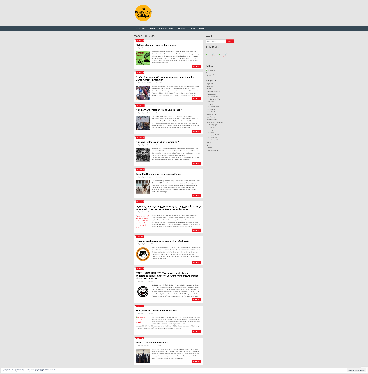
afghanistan (210, 84)
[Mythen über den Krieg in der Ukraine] (143, 57)
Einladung (181, 28)
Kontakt (202, 28)
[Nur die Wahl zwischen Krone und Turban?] (143, 122)
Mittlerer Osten (214, 140)
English (212, 127)
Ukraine (209, 147)
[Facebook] (208, 56)
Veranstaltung (214, 106)
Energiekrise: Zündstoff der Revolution (156, 310)
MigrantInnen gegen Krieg (215, 122)
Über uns (192, 28)
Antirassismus (140, 28)
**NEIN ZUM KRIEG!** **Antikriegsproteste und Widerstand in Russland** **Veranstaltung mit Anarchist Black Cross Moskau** (167, 275)
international (211, 112)
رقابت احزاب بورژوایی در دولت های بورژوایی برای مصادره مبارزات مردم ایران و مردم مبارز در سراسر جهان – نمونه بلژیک (168, 207)
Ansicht (152, 28)
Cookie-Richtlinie (40, 371)
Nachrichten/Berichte (166, 28)
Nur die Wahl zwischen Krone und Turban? (159, 110)
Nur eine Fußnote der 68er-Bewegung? (157, 142)
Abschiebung (214, 96)
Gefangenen (211, 109)
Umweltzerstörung (213, 150)
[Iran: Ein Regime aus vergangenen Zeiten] (143, 187)
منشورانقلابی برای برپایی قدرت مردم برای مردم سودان (162, 241)
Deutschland (214, 137)
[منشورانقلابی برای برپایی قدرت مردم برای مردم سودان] (143, 253)
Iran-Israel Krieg (212, 114)
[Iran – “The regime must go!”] (143, 355)
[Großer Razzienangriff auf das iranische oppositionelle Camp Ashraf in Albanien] (143, 92)
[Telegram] (228, 56)
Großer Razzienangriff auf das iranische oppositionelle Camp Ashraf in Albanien (165, 78)
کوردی (212, 132)
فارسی (212, 130)
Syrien (209, 145)
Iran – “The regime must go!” (152, 342)
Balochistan (210, 101)
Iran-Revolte (147, 82)
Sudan (146, 244)
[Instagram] (221, 56)
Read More (196, 66)
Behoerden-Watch (215, 99)
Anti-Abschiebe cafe (213, 91)
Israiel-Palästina (212, 119)
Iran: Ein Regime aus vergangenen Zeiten (158, 174)
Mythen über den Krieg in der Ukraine (156, 45)
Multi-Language (212, 125)
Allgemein (140, 48)
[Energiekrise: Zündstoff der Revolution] (143, 319)
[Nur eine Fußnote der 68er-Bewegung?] (143, 154)
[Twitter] (215, 56)
